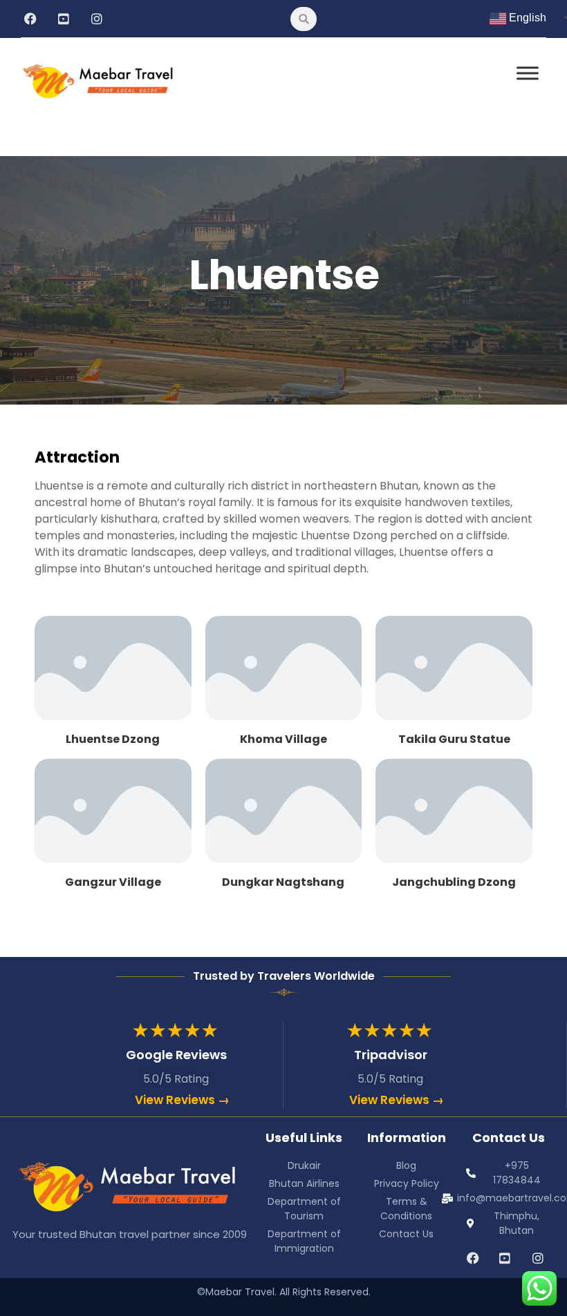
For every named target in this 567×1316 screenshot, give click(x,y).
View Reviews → (182, 1100)
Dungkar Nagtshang (283, 882)
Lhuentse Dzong (113, 739)
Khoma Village (283, 739)
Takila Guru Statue (454, 739)
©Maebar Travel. (237, 1292)
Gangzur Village (113, 882)
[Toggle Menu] (528, 72)
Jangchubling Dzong (454, 882)
